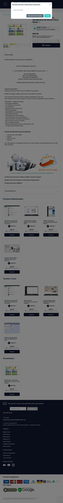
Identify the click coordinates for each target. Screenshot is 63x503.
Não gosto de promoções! (35, 15)
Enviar (47, 15)
